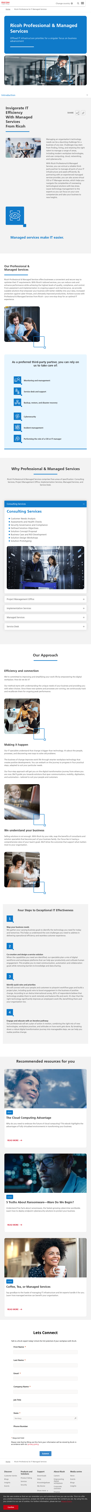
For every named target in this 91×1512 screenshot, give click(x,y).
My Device (41, 1486)
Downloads (41, 1476)
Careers (56, 1476)
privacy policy (33, 1444)
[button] (77, 112)
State (16, 1413)
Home (8, 9)
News (72, 1476)
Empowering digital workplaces (59, 1481)
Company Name (21, 1386)
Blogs (6, 1479)
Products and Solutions (26, 1472)
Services (24, 1481)
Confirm (11, 1507)
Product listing (26, 1478)
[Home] (5, 3)
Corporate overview (58, 1488)
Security (24, 1485)
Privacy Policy (66, 1501)
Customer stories (10, 1476)
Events (6, 1486)
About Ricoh (59, 1471)
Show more (42, 1491)
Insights (7, 1483)
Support (40, 1471)
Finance (57, 1492)
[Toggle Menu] (82, 3)
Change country (63, 3)
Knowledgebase (43, 1483)
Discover (8, 1471)
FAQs (39, 1479)
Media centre (76, 1471)
